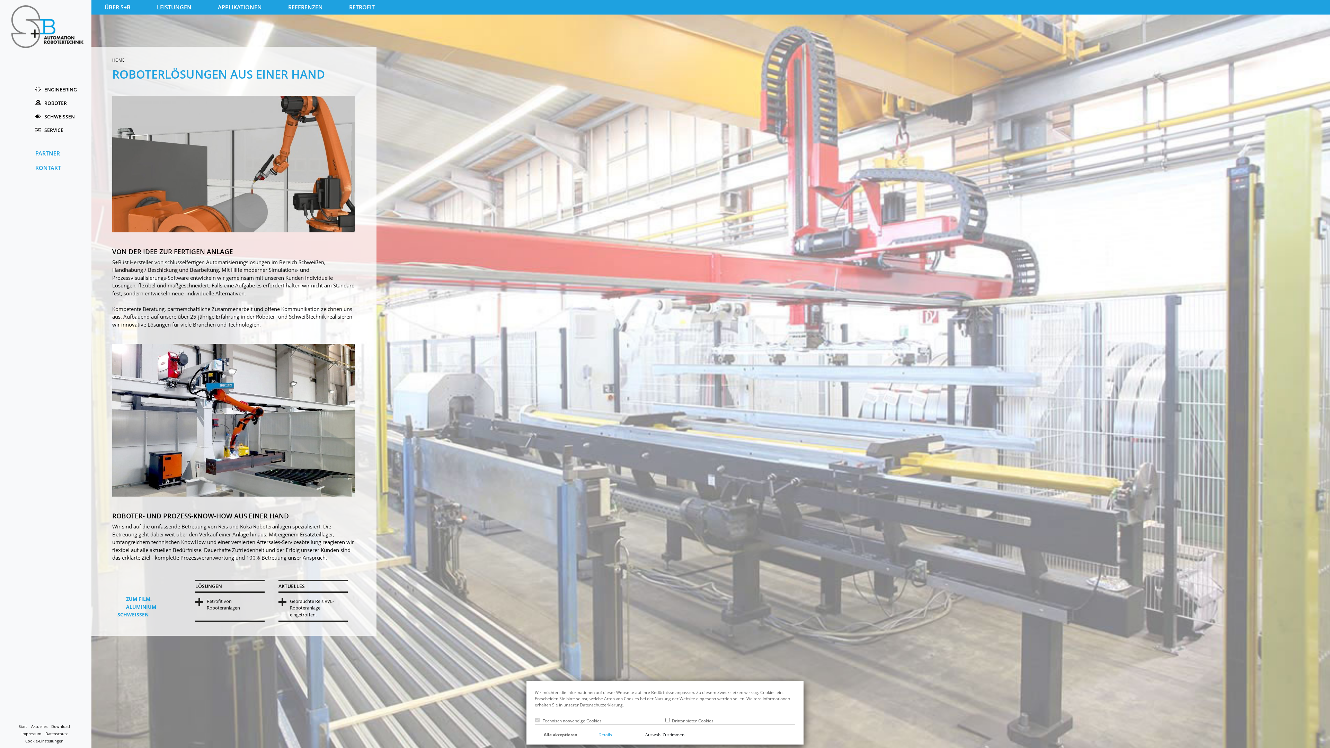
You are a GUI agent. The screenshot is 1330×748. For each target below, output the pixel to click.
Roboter (55, 103)
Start (23, 726)
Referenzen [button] (305, 7)
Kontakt (48, 168)
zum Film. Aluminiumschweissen (136, 607)
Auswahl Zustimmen (664, 735)
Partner (47, 153)
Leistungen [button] (174, 7)
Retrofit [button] (362, 7)
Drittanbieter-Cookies (691, 721)
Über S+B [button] (118, 7)
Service (53, 130)
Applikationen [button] (240, 7)
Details (605, 735)
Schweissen (59, 116)
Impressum (31, 733)
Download (60, 726)
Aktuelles (39, 726)
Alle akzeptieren (560, 735)
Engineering (60, 89)
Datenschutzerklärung (601, 705)
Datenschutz (56, 733)
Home (118, 60)
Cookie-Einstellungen (44, 741)
